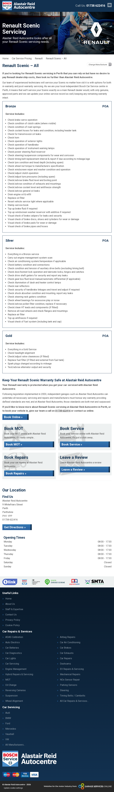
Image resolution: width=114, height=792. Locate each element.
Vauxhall (9, 734)
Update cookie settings (13, 788)
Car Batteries (12, 648)
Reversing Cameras (15, 690)
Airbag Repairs (67, 637)
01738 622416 (90, 5)
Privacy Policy (12, 620)
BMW (8, 718)
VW (7, 739)
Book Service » (72, 444)
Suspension (11, 696)
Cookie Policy (12, 625)
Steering (64, 690)
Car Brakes (65, 648)
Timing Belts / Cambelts (72, 696)
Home (8, 599)
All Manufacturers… (15, 745)
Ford (7, 723)
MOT (7, 680)
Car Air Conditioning (70, 642)
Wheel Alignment (14, 701)
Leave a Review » (73, 469)
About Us (10, 604)
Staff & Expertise (14, 609)
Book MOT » (14, 444)
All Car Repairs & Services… (74, 701)
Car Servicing (12, 664)
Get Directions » (15, 527)
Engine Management (15, 669)
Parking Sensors (68, 685)
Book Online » (13, 417)
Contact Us (11, 614)
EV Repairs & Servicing (72, 669)
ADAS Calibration (14, 637)
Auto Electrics (12, 642)
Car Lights (10, 658)
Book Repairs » (16, 473)
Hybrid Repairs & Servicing (19, 674)
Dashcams (65, 664)
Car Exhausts (66, 653)
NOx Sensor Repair (70, 680)
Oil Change (10, 685)
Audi (7, 713)
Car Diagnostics (13, 653)
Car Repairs (66, 658)
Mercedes (10, 729)
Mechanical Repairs (70, 674)
